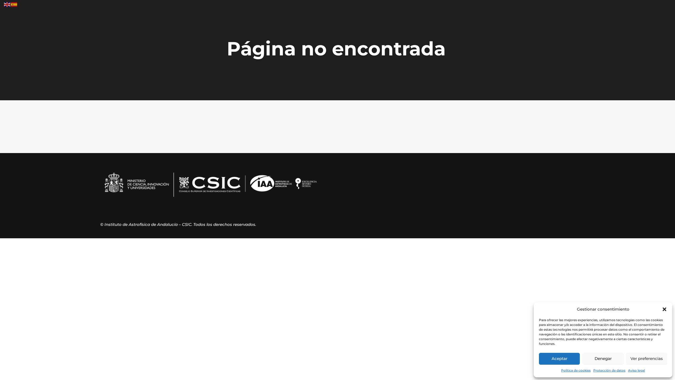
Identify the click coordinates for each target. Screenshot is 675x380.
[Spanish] (14, 4)
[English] (7, 4)
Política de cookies (576, 370)
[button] (664, 309)
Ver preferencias (646, 358)
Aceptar (559, 358)
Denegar (603, 358)
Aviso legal (636, 370)
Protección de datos (609, 370)
